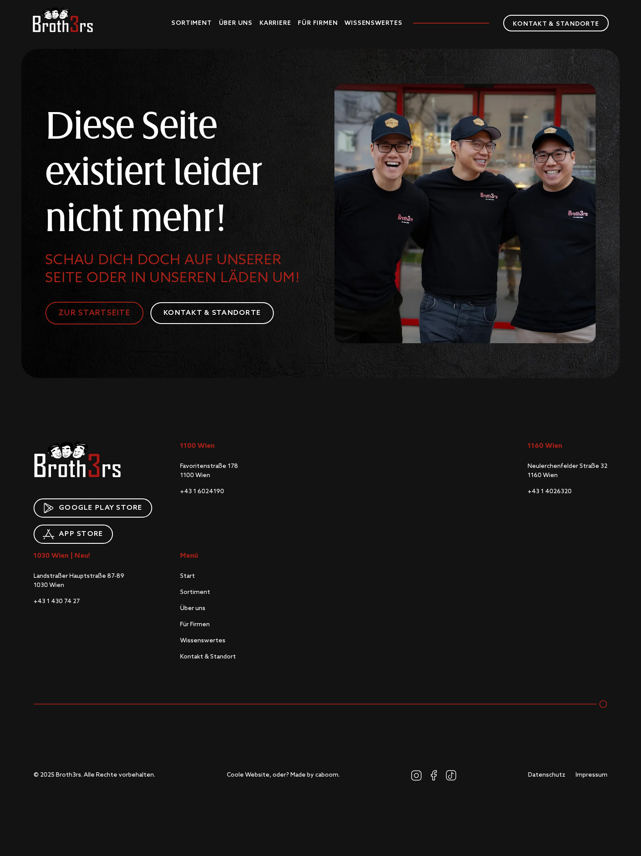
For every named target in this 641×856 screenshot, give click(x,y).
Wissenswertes (373, 23)
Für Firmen (318, 23)
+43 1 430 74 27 (57, 601)
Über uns (235, 23)
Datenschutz (546, 775)
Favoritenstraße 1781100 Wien (209, 470)
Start (187, 576)
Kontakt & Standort (208, 657)
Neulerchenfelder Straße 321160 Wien (567, 470)
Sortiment (191, 23)
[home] (62, 19)
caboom (326, 775)
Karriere (275, 23)
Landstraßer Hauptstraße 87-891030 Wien (79, 580)
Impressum (591, 775)
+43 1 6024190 (202, 491)
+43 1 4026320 (550, 491)
